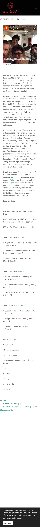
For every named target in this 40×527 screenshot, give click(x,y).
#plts (14, 177)
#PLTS (21, 272)
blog (4, 401)
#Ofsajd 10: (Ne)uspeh (12, 404)
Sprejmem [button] (7, 523)
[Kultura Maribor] (10, 8)
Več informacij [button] (17, 518)
